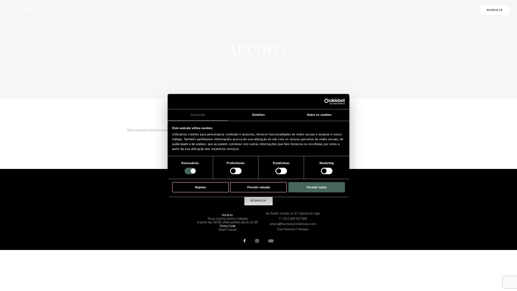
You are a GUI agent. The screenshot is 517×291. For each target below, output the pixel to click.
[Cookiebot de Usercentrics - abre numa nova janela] (327, 101)
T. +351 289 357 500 (293, 218)
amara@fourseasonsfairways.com (293, 224)
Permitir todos (317, 187)
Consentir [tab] (198, 114)
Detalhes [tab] (258, 114)
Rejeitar (200, 187)
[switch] (236, 171)
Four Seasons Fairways (293, 229)
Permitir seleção (258, 187)
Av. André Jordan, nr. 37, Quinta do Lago (293, 213)
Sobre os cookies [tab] (319, 114)
